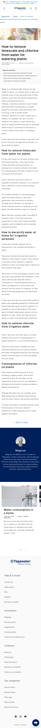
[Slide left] (15, 550)
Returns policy (10, 622)
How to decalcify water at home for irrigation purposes (20, 75)
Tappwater (5, 16)
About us (7, 652)
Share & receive (10, 662)
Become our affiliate (12, 667)
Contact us (8, 582)
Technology (8, 657)
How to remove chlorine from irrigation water (17, 78)
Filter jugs (8, 697)
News (15, 16)
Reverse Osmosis (11, 707)
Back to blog (22, 423)
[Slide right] (25, 550)
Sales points (9, 587)
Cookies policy (10, 632)
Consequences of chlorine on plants (15, 81)
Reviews (7, 597)
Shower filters (9, 692)
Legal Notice (9, 627)
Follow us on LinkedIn (12, 672)
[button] (4, 8)
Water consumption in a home (18, 511)
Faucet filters (9, 687)
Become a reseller (11, 602)
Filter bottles (9, 702)
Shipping (7, 617)
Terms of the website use (14, 637)
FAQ (5, 592)
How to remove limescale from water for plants (18, 73)
